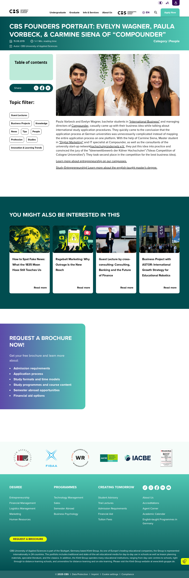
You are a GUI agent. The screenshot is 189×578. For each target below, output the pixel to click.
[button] (58, 11)
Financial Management (22, 503)
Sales (57, 503)
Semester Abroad (64, 508)
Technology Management (68, 497)
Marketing (15, 514)
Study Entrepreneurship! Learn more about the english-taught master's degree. (106, 167)
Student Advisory (108, 497)
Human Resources (20, 519)
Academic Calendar (154, 514)
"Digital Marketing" (71, 142)
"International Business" (144, 121)
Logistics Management (22, 508)
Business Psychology (66, 514)
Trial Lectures (105, 503)
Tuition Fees (105, 519)
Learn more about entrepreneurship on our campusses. (91, 161)
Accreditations (151, 503)
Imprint (95, 574)
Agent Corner (150, 508)
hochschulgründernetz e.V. (107, 146)
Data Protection (80, 574)
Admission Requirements (112, 508)
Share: (18, 88)
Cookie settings (110, 574)
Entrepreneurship (19, 497)
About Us (148, 497)
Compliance (128, 574)
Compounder (79, 126)
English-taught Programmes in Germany (160, 521)
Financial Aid (105, 514)
